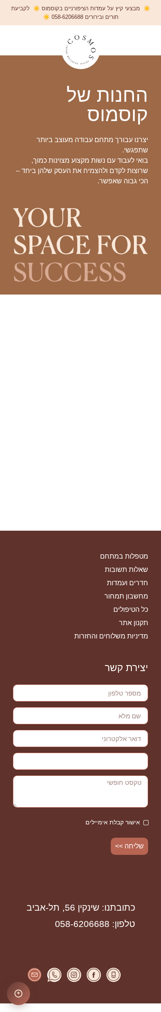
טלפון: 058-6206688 (95, 924)
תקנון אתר (133, 622)
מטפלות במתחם (124, 556)
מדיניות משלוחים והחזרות (111, 636)
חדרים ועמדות (127, 583)
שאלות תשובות (126, 569)
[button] (147, 40)
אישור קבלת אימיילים (112, 822)
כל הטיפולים (130, 609)
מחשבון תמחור (126, 596)
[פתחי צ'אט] (18, 993)
